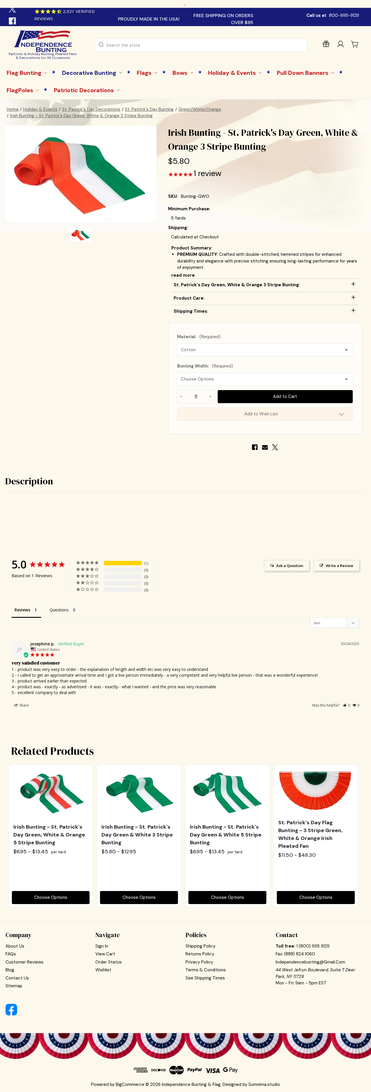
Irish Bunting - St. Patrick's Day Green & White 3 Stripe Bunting (137, 834)
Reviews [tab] (22, 610)
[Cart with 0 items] (355, 44)
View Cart (105, 954)
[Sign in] (340, 45)
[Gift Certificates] (326, 45)
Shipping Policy (200, 946)
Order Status (108, 962)
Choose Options (50, 897)
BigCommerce (130, 1084)
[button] (346, 705)
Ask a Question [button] (289, 565)
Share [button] (24, 705)
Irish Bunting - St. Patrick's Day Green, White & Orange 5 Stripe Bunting (49, 834)
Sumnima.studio (264, 1084)
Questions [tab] (59, 610)
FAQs (11, 954)
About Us (15, 946)
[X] (13, 9)
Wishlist (103, 970)
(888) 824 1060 (299, 954)
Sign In (101, 946)
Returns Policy (200, 954)
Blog (10, 970)
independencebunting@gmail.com (310, 962)
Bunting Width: (205, 366)
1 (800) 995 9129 (313, 946)
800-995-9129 (344, 15)
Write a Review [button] (339, 565)
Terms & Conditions (206, 970)
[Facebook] (13, 21)
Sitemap (14, 986)
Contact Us (17, 978)
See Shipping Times (205, 978)
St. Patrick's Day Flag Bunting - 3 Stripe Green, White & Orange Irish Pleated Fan (310, 834)
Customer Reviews (24, 962)
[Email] (265, 447)
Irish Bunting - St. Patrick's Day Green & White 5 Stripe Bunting (225, 834)
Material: (199, 337)
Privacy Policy (199, 962)
